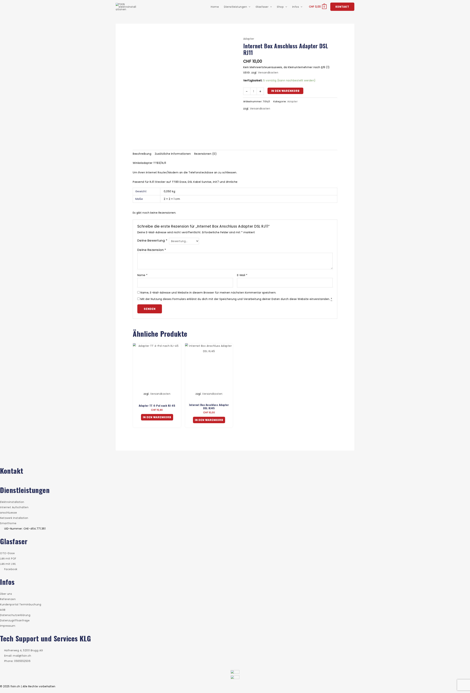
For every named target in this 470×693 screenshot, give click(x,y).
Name (142, 275)
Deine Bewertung (152, 240)
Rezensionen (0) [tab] (205, 154)
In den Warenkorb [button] (157, 417)
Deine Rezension (151, 250)
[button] (248, 7)
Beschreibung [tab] (142, 154)
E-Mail (242, 275)
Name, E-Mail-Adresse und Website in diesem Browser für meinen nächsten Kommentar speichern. (208, 292)
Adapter (248, 39)
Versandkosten (268, 72)
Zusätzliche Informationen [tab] (173, 154)
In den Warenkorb (285, 90)
